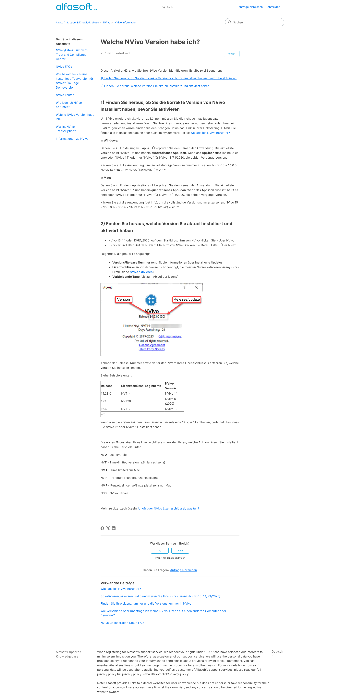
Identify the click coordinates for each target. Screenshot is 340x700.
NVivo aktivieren (141, 272)
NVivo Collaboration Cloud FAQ (122, 623)
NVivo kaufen (65, 95)
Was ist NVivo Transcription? (66, 129)
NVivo (106, 22)
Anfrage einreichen (250, 6)
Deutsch (167, 7)
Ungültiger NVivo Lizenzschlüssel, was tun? (168, 508)
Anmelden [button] (273, 6)
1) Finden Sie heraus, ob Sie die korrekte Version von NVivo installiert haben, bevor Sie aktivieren (169, 78)
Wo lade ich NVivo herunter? (210, 133)
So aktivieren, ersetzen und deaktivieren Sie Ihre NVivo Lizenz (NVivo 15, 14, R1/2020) (160, 596)
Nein (180, 550)
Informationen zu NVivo (72, 139)
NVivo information (126, 22)
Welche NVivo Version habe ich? (75, 117)
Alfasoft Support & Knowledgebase (77, 22)
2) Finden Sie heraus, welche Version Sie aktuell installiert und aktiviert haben (155, 86)
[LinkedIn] (113, 528)
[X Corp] (108, 528)
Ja (159, 550)
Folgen (231, 53)
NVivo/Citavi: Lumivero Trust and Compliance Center (72, 54)
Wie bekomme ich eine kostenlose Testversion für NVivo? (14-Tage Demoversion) (74, 80)
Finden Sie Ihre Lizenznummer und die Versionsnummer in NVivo (146, 603)
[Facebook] (102, 528)
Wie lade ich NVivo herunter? (69, 105)
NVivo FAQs (64, 66)
